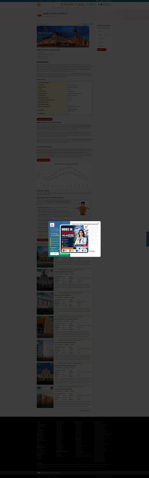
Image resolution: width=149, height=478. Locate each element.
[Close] (88, 226)
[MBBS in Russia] (74, 239)
